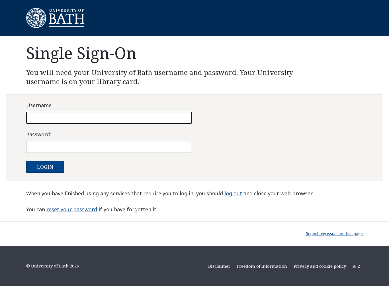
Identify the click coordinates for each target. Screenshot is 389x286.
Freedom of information (262, 266)
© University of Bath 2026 (52, 266)
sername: (39, 105)
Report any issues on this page (334, 233)
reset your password (71, 209)
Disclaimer (219, 266)
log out (233, 193)
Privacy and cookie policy (320, 266)
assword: (38, 134)
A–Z (356, 266)
